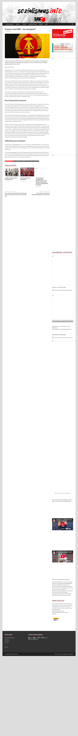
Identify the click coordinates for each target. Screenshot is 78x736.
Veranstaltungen (32, 24)
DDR (14, 161)
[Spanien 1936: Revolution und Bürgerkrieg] (12, 172)
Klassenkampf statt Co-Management (25, 178)
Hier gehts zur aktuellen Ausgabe (59, 287)
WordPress (66, 654)
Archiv (6, 647)
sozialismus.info (15, 654)
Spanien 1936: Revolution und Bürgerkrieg (11, 178)
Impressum (7, 639)
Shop (46, 24)
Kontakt (41, 24)
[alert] (62, 337)
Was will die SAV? (10, 24)
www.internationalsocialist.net (65, 583)
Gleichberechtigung (25, 161)
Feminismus (18, 161)
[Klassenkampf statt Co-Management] (27, 172)
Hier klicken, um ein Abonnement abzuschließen (62, 290)
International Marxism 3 (66, 329)
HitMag (71, 654)
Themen (17, 24)
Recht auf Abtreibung (34, 161)
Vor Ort (24, 24)
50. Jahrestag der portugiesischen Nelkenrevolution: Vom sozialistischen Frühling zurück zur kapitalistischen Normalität (42, 181)
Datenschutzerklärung (9, 637)
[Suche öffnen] (72, 24)
